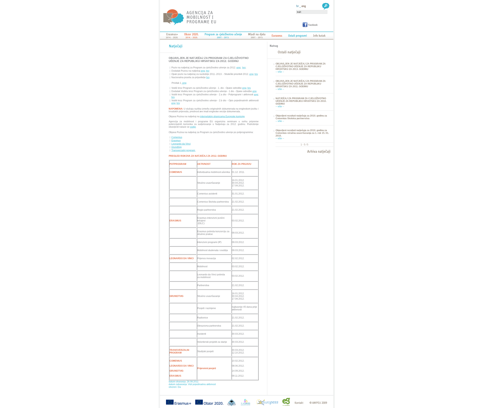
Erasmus (176, 140)
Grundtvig (176, 147)
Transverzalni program (183, 150)
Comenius (176, 137)
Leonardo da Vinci (181, 143)
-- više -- (280, 71)
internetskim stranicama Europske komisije (222, 116)
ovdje (193, 127)
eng (238, 67)
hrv (244, 67)
